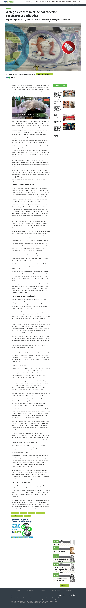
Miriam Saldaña (63, 557)
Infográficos (51, 2)
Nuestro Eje (8, 8)
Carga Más (64, 585)
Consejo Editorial (30, 590)
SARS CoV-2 (31, 513)
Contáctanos (68, 590)
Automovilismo (66, 2)
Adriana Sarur (63, 542)
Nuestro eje (29, 2)
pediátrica (23, 513)
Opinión (36, 2)
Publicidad (43, 590)
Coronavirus (15, 513)
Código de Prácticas (55, 590)
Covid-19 (27, 515)
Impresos (58, 2)
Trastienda (43, 2)
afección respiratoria (17, 515)
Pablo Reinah (62, 548)
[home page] (8, 2)
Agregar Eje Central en (43, 74)
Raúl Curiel (62, 565)
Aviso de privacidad (15, 595)
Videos (74, 2)
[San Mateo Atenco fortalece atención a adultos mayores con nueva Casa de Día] (69, 117)
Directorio (17, 590)
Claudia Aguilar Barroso (63, 576)
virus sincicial (40, 513)
